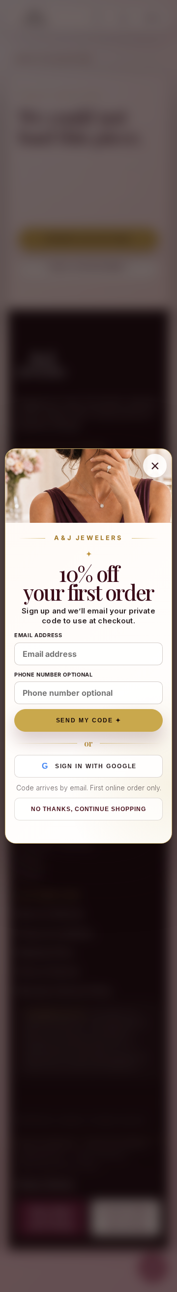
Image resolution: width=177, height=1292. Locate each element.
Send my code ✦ (88, 720)
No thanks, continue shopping (88, 809)
